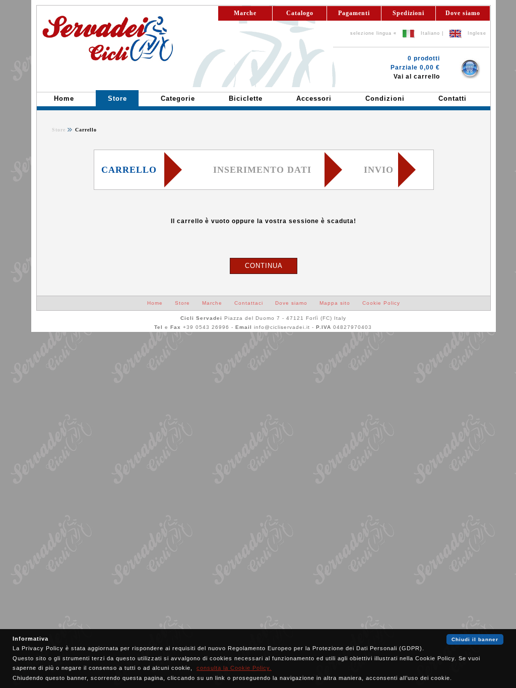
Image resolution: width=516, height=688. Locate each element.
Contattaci (248, 303)
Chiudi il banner (475, 639)
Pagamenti (354, 13)
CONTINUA (264, 265)
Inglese (477, 33)
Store (59, 129)
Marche (245, 13)
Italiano (430, 33)
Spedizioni (408, 13)
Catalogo (299, 13)
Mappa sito (334, 303)
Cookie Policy (381, 303)
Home (155, 303)
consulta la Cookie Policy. (234, 668)
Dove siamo (462, 13)
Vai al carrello (417, 76)
